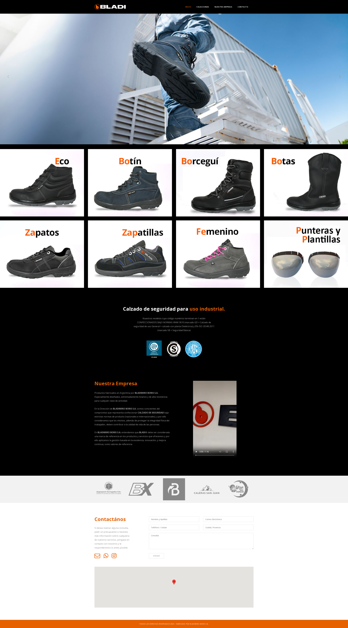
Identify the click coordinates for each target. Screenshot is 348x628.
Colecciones (202, 7)
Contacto (243, 7)
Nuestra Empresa (223, 7)
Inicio (188, 7)
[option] (174, 79)
